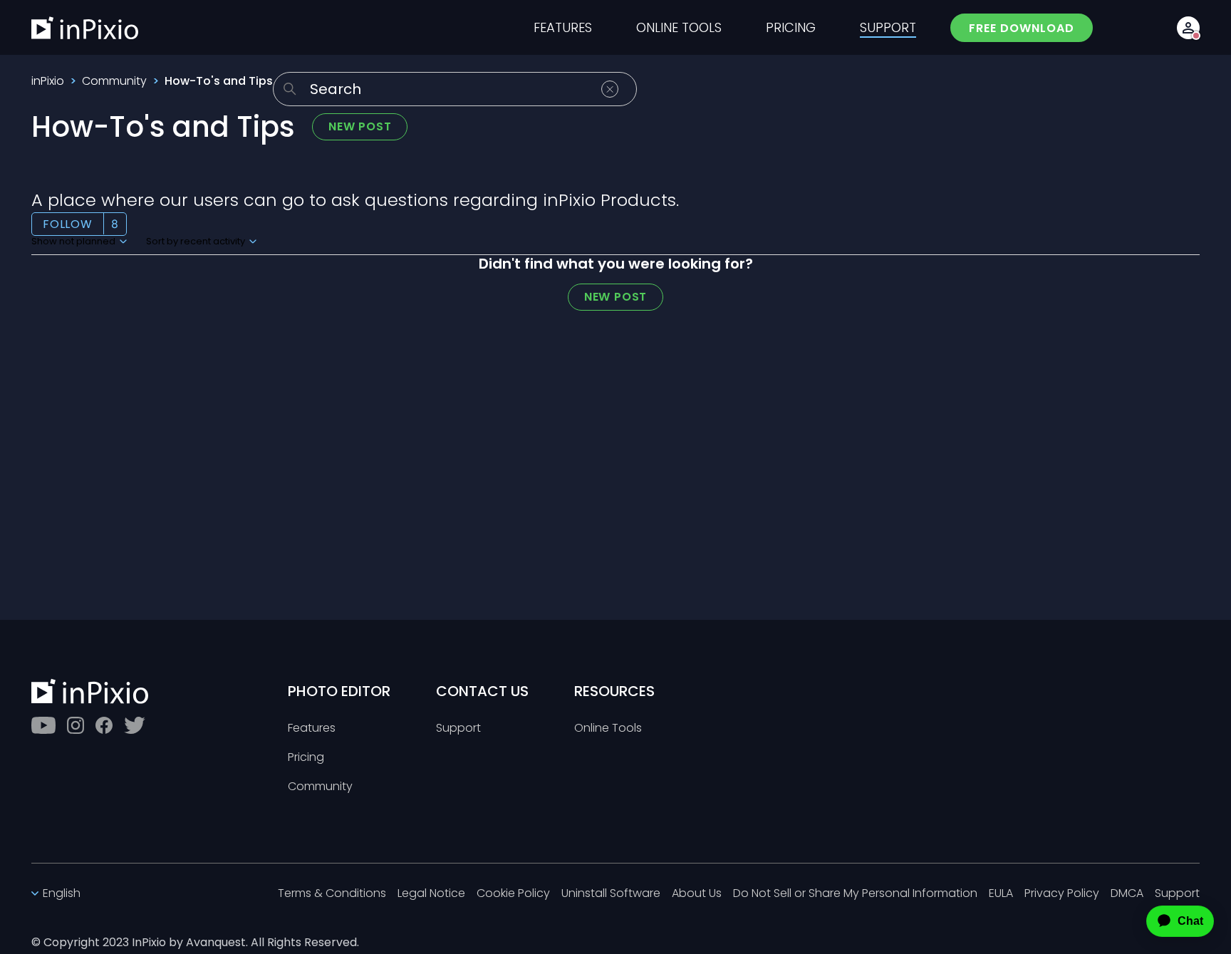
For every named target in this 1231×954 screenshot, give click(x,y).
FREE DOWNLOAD (1021, 28)
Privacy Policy (1061, 893)
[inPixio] (84, 28)
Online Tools (608, 728)
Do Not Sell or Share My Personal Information (855, 893)
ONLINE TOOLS (679, 27)
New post (359, 126)
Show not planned (74, 241)
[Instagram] (75, 725)
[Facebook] (104, 725)
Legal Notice (431, 893)
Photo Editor (339, 691)
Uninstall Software (610, 893)
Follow (68, 224)
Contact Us (482, 691)
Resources (614, 691)
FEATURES (563, 27)
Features (312, 728)
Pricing (306, 757)
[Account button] (1188, 27)
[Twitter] (134, 725)
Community (114, 81)
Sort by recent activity (196, 241)
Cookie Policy (513, 893)
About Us (697, 893)
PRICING (791, 27)
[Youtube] (43, 725)
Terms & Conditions (332, 893)
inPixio (47, 81)
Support (458, 728)
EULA (1001, 893)
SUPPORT (888, 27)
